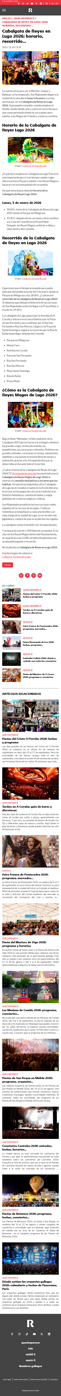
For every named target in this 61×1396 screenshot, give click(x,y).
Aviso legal (7, 1379)
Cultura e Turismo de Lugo (34, 165)
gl (52, 3)
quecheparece (30, 1342)
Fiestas (7, 565)
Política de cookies (21, 1379)
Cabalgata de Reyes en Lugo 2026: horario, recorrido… (25, 23)
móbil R (30, 1354)
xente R (30, 1360)
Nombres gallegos (30, 1366)
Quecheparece (24, 18)
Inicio (6, 18)
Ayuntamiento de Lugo (24, 473)
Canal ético (53, 1379)
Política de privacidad (38, 1379)
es (57, 3)
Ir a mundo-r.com (10, 1)
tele (30, 1348)
